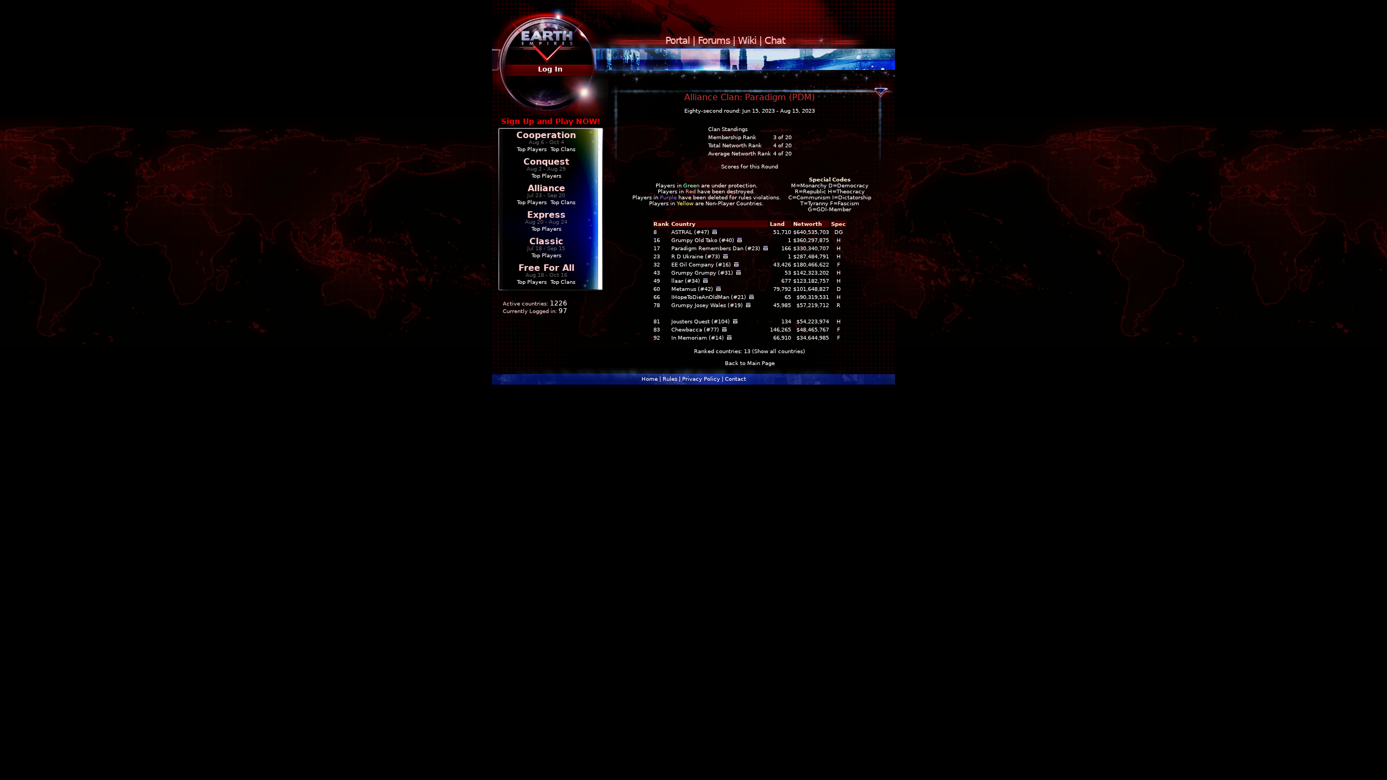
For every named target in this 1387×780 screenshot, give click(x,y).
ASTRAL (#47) (690, 232)
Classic (546, 241)
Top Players (532, 149)
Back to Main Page (750, 363)
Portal (677, 40)
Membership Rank (732, 137)
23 (656, 256)
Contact (735, 379)
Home (649, 379)
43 (656, 273)
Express (546, 215)
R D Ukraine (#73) (695, 256)
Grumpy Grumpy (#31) (702, 273)
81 (656, 321)
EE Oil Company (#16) (701, 265)
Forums (714, 40)
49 (656, 281)
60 (656, 289)
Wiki (747, 40)
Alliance (546, 188)
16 (656, 240)
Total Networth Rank (735, 145)
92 (656, 338)
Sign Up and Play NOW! (550, 121)
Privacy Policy (701, 379)
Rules (670, 379)
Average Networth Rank (739, 154)
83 (656, 330)
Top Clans (562, 149)
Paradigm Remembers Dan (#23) (715, 248)
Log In (550, 69)
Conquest (546, 162)
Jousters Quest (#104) (700, 321)
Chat (774, 40)
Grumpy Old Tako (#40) (702, 240)
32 (656, 265)
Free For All (546, 268)
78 (656, 305)
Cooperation (546, 135)
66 (656, 297)
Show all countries (778, 351)
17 (656, 248)
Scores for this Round (749, 167)
